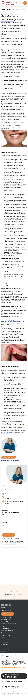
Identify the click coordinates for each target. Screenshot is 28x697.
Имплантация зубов (6, 639)
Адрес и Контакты (5, 635)
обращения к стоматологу (7, 20)
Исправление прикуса (6, 649)
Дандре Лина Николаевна (10, 460)
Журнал (3, 651)
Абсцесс (6, 235)
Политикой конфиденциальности (10, 544)
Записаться (9, 535)
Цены (2, 637)
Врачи (2, 632)
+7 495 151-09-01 (14, 538)
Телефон (4, 522)
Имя (3, 514)
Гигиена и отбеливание (6, 646)
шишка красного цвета (13, 321)
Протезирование (5, 642)
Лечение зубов (4, 644)
